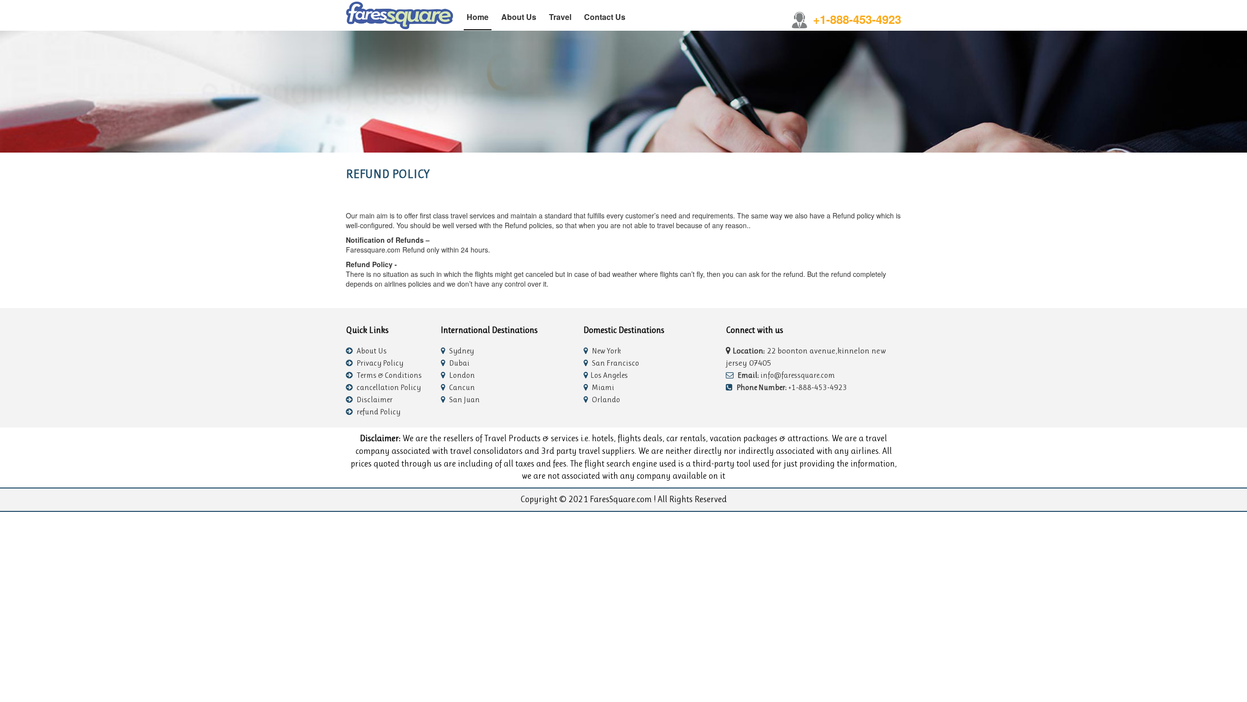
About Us (518, 16)
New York (605, 350)
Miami (602, 387)
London (461, 375)
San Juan (464, 399)
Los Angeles (609, 375)
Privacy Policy (379, 363)
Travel (560, 16)
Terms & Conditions (388, 375)
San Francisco (614, 363)
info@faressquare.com (786, 375)
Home (478, 16)
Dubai (459, 363)
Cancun (461, 387)
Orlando (605, 399)
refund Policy (377, 411)
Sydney (461, 350)
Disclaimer (374, 399)
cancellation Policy (388, 387)
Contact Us (604, 16)
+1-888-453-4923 (857, 19)
